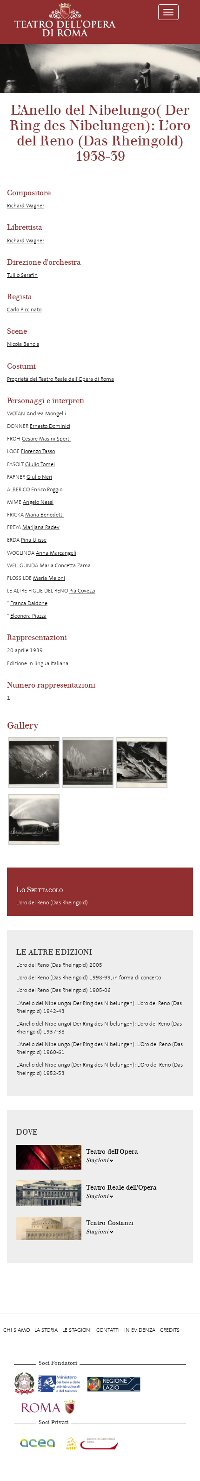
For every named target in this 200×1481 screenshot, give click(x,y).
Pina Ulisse (34, 540)
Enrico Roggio (46, 489)
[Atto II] (88, 762)
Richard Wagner (25, 205)
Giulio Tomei (40, 464)
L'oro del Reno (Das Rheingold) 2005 (59, 965)
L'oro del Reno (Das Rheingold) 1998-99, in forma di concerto (88, 977)
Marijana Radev (41, 527)
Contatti (108, 1330)
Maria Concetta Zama (65, 565)
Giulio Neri (39, 477)
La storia (46, 1330)
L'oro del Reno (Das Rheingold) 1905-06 (63, 990)
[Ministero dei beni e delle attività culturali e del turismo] (60, 1382)
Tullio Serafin (22, 275)
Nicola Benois (23, 344)
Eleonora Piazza (28, 616)
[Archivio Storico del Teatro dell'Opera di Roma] (65, 19)
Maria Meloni (49, 578)
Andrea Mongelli (46, 413)
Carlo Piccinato (24, 309)
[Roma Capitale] (60, 1405)
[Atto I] (34, 762)
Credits (170, 1330)
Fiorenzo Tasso (38, 451)
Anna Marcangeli (56, 553)
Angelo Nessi (38, 502)
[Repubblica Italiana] (25, 1382)
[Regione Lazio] (114, 1382)
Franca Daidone (28, 603)
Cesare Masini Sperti (46, 438)
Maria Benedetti (44, 514)
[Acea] (38, 1441)
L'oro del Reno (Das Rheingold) (52, 902)
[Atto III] (142, 762)
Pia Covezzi (82, 590)
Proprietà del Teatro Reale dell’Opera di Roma (60, 379)
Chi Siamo (16, 1330)
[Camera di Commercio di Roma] (91, 1441)
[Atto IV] (34, 819)
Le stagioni (77, 1330)
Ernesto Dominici (50, 426)
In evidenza (139, 1330)
